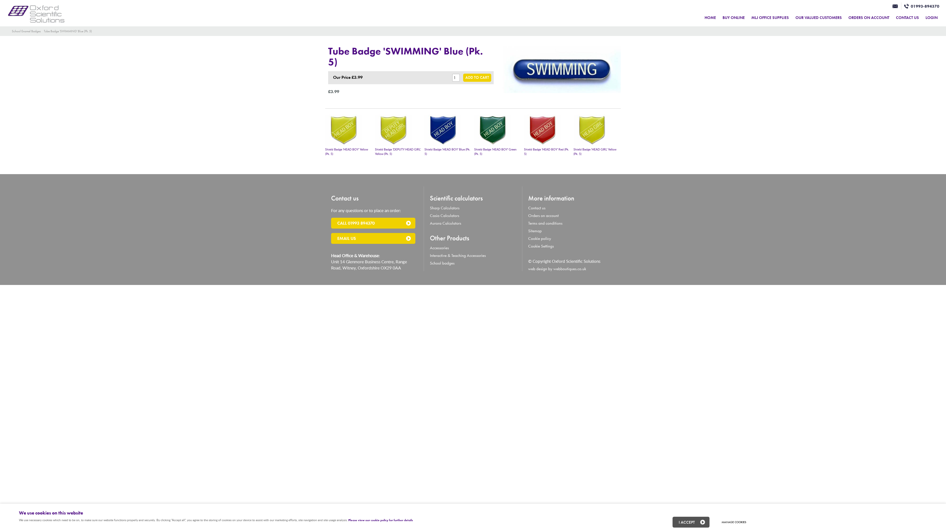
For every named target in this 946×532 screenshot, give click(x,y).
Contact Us (907, 17)
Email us (346, 238)
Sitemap (535, 230)
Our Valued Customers (818, 17)
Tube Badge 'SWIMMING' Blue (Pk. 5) (68, 31)
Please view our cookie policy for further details (380, 520)
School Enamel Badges (26, 31)
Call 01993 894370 (356, 223)
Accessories (439, 247)
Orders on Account (868, 17)
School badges (442, 263)
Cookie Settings (541, 246)
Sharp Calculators (444, 208)
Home (710, 17)
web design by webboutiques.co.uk (557, 268)
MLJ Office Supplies (770, 17)
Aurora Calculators (445, 223)
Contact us (536, 208)
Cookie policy (539, 238)
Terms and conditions (545, 223)
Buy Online (734, 17)
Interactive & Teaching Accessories (458, 255)
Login (932, 17)
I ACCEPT (687, 522)
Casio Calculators (444, 215)
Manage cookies (734, 522)
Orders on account (543, 215)
